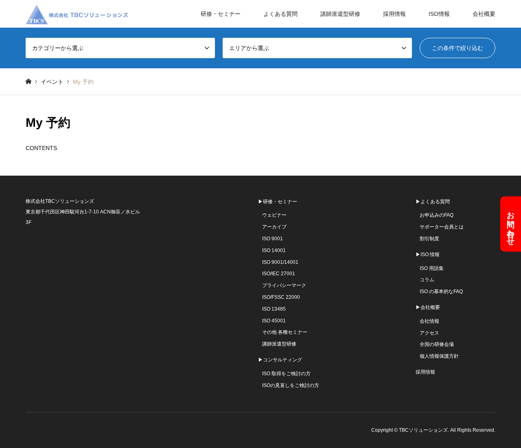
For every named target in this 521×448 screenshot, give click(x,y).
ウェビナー (274, 215)
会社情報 (429, 321)
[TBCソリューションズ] (78, 14)
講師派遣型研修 (340, 14)
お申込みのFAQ (436, 215)
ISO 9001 (272, 238)
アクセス (429, 333)
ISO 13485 (274, 309)
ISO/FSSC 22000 (281, 297)
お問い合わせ (511, 224)
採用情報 (394, 14)
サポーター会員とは (442, 227)
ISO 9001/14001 (280, 262)
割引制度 (429, 238)
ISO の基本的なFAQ (441, 291)
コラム (427, 280)
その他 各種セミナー (284, 332)
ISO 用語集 (432, 268)
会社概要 (484, 14)
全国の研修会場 (437, 344)
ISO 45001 (274, 321)
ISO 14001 (274, 250)
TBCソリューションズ (423, 430)
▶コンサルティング (280, 360)
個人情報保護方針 (439, 356)
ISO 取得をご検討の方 (286, 373)
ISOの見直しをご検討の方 (290, 385)
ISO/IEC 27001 (278, 273)
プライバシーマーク (284, 285)
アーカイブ (274, 227)
